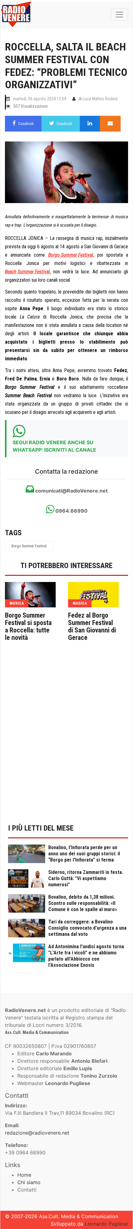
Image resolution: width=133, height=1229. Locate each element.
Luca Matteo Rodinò (100, 98)
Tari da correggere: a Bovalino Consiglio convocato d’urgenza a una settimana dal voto (87, 928)
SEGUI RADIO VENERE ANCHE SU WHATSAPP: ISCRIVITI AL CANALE (54, 446)
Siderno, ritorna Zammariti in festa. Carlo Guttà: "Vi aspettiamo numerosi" (85, 878)
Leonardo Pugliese (106, 1224)
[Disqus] (66, 737)
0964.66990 (71, 511)
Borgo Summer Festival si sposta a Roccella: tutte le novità (28, 626)
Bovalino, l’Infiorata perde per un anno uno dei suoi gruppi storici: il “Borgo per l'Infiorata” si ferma (84, 854)
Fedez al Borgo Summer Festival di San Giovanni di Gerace (92, 626)
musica (17, 603)
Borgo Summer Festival (29, 546)
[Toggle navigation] (119, 14)
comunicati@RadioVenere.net (71, 491)
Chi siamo (29, 1182)
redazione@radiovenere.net (37, 1133)
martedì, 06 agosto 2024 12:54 (39, 98)
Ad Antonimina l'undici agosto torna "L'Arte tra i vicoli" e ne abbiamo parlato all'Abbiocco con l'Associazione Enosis (86, 956)
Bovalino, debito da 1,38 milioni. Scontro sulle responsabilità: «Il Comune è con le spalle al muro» (82, 903)
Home (24, 1175)
